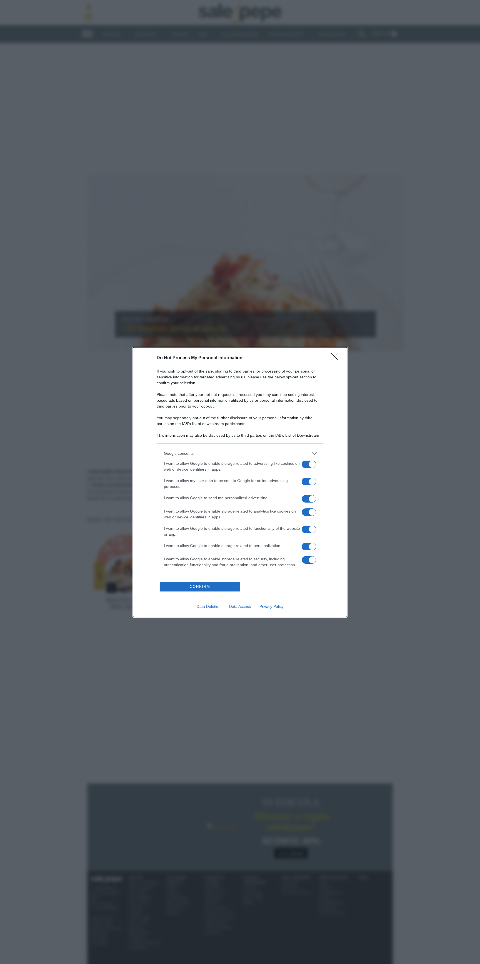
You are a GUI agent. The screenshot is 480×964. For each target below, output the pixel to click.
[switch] (309, 464)
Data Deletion (209, 606)
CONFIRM (200, 587)
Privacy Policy (271, 606)
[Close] (336, 358)
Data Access (240, 606)
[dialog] (240, 482)
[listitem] (240, 453)
